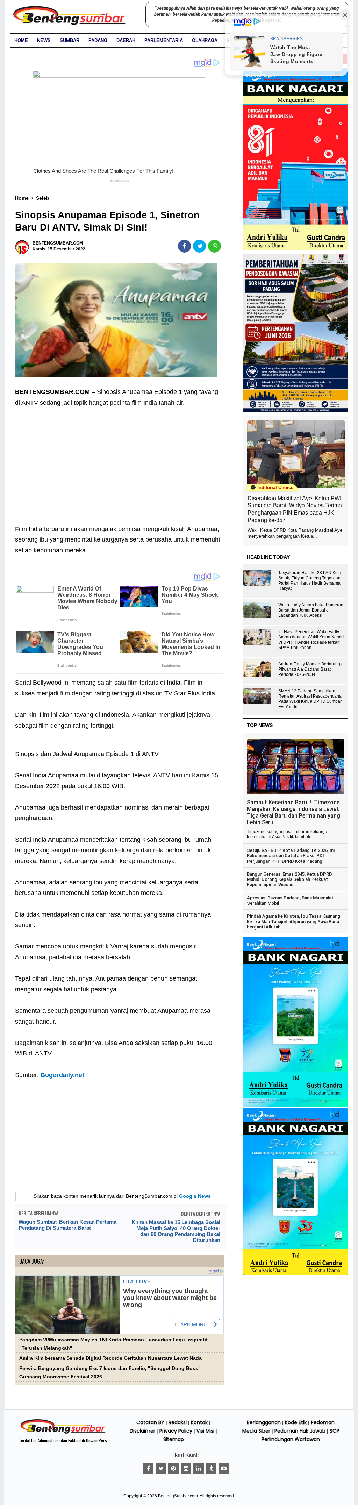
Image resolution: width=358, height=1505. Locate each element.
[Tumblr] (211, 1468)
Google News (195, 1196)
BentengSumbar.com (178, 1495)
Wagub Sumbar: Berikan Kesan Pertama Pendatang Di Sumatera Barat (67, 1225)
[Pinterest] (173, 1468)
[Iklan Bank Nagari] (295, 1105)
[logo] (63, 1432)
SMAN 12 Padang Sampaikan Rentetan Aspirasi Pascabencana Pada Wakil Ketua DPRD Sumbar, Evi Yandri (310, 698)
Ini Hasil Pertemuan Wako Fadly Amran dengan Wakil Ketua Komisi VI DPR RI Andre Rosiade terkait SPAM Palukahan (311, 639)
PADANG (97, 40)
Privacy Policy (175, 1430)
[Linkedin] (198, 1468)
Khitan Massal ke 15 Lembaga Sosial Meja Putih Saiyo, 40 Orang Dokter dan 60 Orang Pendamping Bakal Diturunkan (175, 1231)
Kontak (199, 1422)
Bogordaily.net (62, 1075)
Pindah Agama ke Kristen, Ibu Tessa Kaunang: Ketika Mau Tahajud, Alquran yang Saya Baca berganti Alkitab (294, 921)
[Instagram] (186, 1468)
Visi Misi (205, 1430)
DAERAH (125, 40)
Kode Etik (296, 1422)
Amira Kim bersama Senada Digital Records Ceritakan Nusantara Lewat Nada (110, 1358)
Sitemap (173, 1439)
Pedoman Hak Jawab (299, 1430)
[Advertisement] (119, 460)
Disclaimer (142, 1430)
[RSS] (224, 1468)
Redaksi (178, 1422)
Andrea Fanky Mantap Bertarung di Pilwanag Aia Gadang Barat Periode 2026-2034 (311, 669)
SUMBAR (69, 40)
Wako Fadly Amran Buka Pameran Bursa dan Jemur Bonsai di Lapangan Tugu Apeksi (310, 610)
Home (21, 40)
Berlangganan (264, 1422)
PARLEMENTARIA (163, 40)
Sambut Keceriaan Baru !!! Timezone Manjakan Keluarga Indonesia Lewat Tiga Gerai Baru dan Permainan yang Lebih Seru (293, 812)
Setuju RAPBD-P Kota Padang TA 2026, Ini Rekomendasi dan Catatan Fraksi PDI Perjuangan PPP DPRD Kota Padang (291, 856)
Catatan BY (150, 1422)
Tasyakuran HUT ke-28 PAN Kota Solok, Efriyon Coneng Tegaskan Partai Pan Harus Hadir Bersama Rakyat (309, 580)
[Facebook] (148, 1468)
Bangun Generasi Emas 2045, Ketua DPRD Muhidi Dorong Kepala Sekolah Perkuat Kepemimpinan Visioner (289, 879)
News (44, 40)
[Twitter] (161, 1468)
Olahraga (204, 40)
